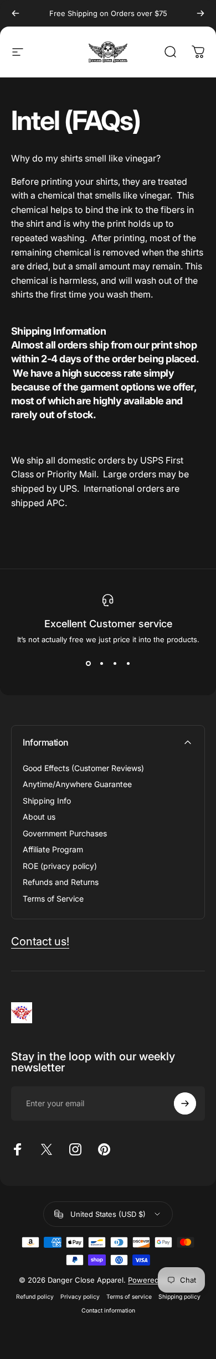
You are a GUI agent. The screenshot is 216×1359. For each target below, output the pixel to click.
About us (39, 816)
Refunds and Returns (61, 882)
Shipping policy (179, 1296)
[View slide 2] (101, 663)
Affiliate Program (53, 849)
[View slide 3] (114, 663)
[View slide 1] (88, 663)
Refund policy (35, 1296)
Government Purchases (65, 833)
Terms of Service (53, 898)
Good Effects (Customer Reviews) (83, 768)
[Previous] (15, 13)
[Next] (200, 13)
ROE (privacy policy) (60, 866)
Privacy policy (80, 1296)
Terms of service (129, 1296)
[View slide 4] (128, 663)
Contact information (108, 1310)
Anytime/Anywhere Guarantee (77, 784)
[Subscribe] (185, 1103)
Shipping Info (47, 800)
